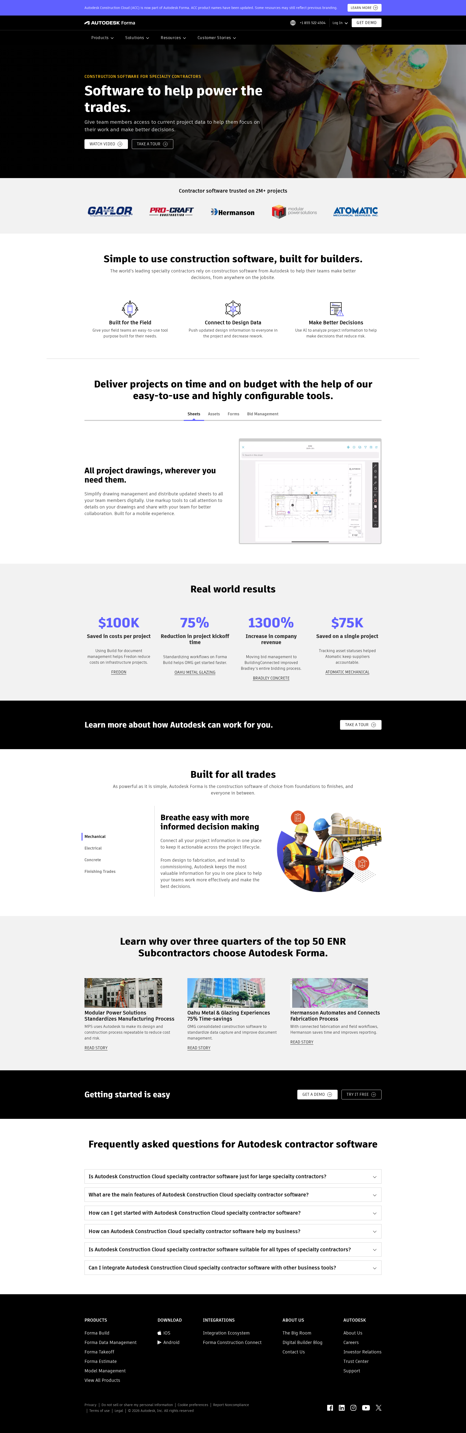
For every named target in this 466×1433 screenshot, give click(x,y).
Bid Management (262, 414)
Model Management (105, 1371)
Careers (351, 1342)
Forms (233, 414)
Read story (96, 1048)
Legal (119, 1410)
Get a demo (313, 1094)
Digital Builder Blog (303, 1342)
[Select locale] (293, 23)
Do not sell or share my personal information (137, 1404)
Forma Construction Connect (232, 1342)
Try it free (358, 1094)
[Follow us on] (330, 1408)
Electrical (93, 848)
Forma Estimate (100, 1361)
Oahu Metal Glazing (195, 672)
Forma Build (96, 1333)
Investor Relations (362, 1352)
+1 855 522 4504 (312, 22)
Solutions (134, 38)
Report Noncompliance (231, 1404)
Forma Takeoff (99, 1352)
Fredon (118, 672)
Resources (171, 38)
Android (171, 1342)
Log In (337, 22)
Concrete (92, 860)
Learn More (361, 7)
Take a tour (148, 144)
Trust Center (356, 1361)
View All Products (102, 1380)
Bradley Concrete (271, 678)
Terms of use (99, 1410)
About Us (352, 1333)
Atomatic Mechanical (347, 672)
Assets (214, 414)
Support (351, 1371)
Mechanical (95, 836)
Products (100, 38)
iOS (166, 1333)
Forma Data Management (110, 1342)
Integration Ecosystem (226, 1333)
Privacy (90, 1404)
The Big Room (297, 1333)
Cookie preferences (193, 1404)
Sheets (194, 414)
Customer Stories (214, 38)
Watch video (102, 144)
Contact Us (294, 1352)
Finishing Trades (100, 871)
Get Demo (367, 22)
